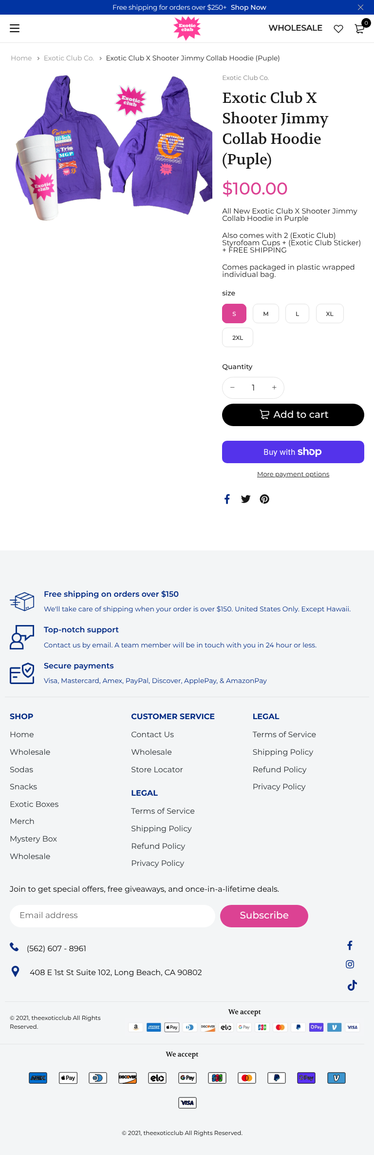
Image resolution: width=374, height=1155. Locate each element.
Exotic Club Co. (70, 58)
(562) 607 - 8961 (56, 948)
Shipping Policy (161, 829)
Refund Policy (158, 846)
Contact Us (152, 735)
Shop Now (248, 7)
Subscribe (264, 915)
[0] (359, 29)
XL (330, 314)
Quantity (237, 366)
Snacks (23, 787)
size (228, 293)
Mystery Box (33, 839)
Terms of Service (163, 811)
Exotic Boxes (34, 804)
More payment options (293, 474)
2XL (237, 338)
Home (22, 58)
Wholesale (30, 752)
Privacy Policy (157, 863)
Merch (22, 821)
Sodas (21, 769)
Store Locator (157, 769)
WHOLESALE (295, 28)
